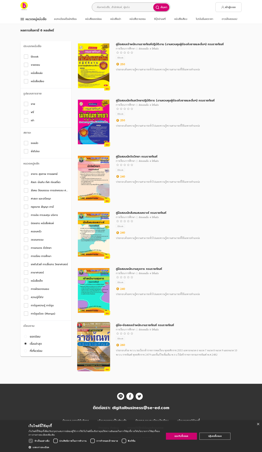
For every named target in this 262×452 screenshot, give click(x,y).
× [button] (258, 424)
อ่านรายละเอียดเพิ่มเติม (43, 434)
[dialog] (131, 436)
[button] (95, 447)
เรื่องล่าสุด (36, 343)
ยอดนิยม (35, 336)
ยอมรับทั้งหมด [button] (181, 436)
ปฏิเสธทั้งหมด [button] (215, 436)
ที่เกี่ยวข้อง (36, 351)
